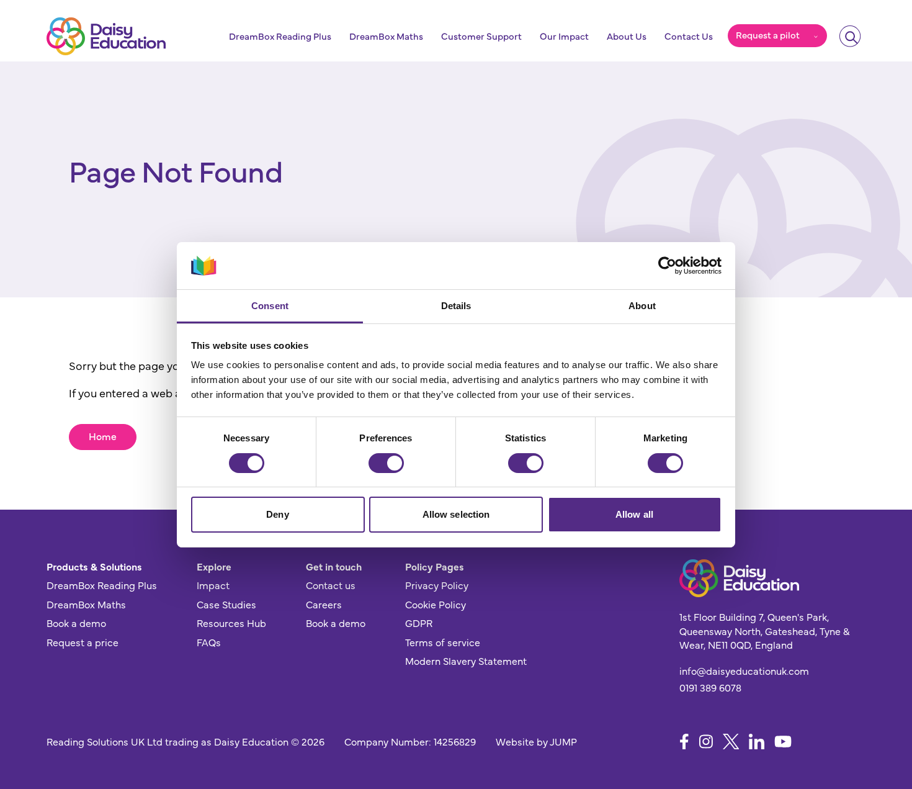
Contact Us (688, 36)
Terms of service (442, 642)
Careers (324, 604)
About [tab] (642, 305)
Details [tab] (456, 305)
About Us (626, 36)
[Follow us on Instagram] (706, 741)
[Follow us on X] (731, 741)
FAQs (209, 642)
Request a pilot (768, 34)
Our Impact (564, 36)
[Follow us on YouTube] (783, 741)
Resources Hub (231, 622)
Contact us (330, 585)
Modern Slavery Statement (466, 660)
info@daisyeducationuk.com (744, 670)
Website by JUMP (536, 741)
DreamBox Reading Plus (280, 36)
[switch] (386, 463)
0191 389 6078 (710, 687)
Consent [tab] (269, 305)
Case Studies (226, 604)
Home (103, 436)
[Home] (106, 36)
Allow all (634, 514)
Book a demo (76, 622)
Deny (277, 514)
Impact (213, 585)
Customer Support (481, 36)
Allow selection (456, 514)
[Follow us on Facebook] (684, 741)
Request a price (82, 642)
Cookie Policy (435, 604)
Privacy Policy (436, 585)
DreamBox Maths (386, 36)
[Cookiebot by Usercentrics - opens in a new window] (667, 265)
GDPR (418, 622)
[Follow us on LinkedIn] (756, 741)
